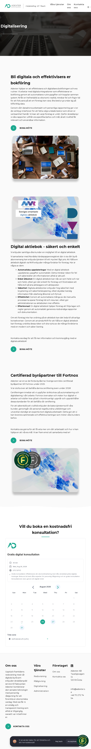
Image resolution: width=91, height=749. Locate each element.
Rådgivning (40, 681)
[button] (45, 570)
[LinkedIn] (72, 666)
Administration (41, 691)
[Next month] (57, 587)
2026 (48, 587)
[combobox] (28, 639)
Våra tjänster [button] (57, 4)
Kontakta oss (79, 6)
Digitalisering (40, 686)
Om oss (69, 6)
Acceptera (72, 741)
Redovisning (40, 676)
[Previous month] (33, 587)
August (43, 587)
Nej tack (58, 741)
